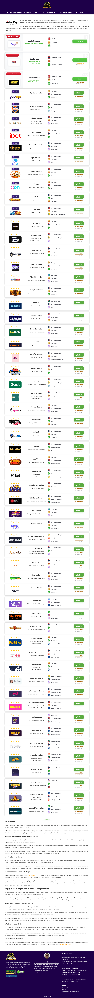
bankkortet (31, 875)
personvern (65, 987)
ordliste (64, 985)
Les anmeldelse (80, 45)
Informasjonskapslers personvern (70, 991)
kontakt (64, 989)
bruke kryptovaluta (65, 944)
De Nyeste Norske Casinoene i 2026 (71, 974)
